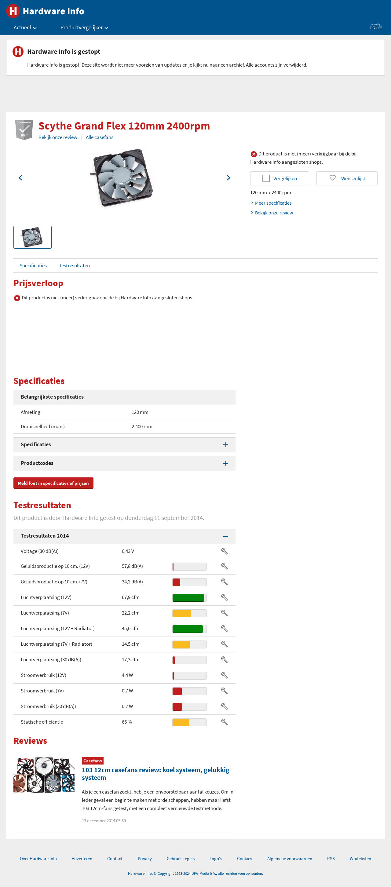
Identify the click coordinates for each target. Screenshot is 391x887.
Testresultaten (74, 265)
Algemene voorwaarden (289, 858)
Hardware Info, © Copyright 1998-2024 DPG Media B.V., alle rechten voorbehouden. (195, 873)
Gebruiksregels (181, 858)
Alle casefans (99, 137)
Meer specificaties (273, 203)
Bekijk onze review (57, 137)
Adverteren (82, 858)
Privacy (145, 858)
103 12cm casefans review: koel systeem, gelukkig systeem (155, 773)
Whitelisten (360, 858)
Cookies (244, 858)
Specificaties (33, 265)
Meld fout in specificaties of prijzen (53, 483)
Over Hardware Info (38, 858)
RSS (331, 858)
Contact (114, 858)
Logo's (216, 858)
